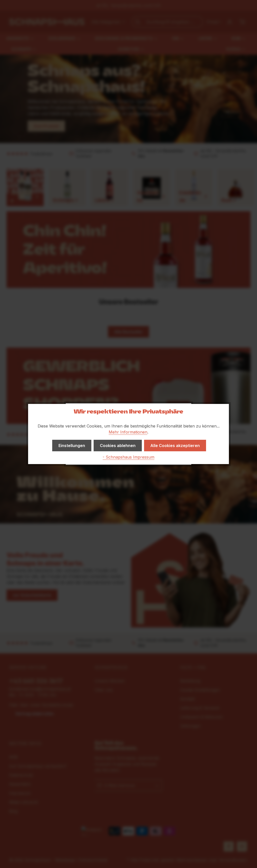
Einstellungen (71, 445)
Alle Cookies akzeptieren (175, 445)
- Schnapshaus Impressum (128, 457)
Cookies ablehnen (118, 445)
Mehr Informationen (128, 432)
